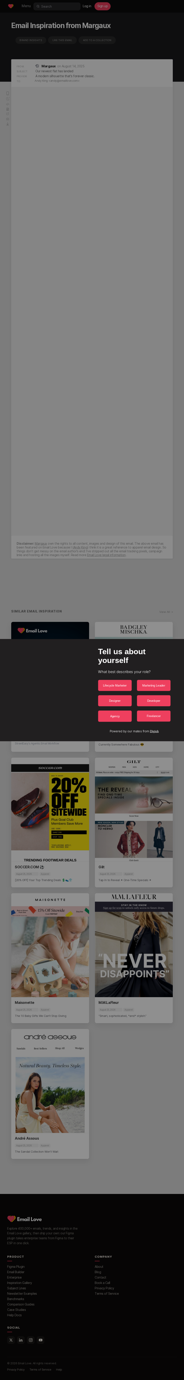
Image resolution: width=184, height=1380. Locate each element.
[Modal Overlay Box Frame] (92, 690)
